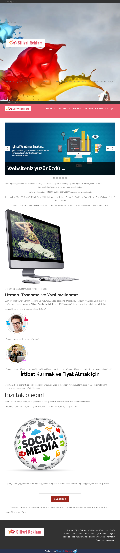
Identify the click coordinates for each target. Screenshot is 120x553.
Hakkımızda (53, 108)
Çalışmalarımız (93, 108)
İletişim (110, 108)
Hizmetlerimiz (72, 108)
